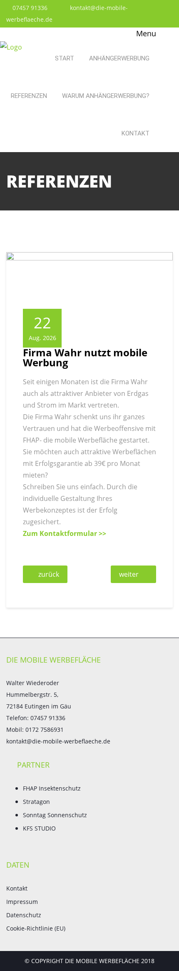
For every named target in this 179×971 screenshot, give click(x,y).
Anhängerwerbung (119, 58)
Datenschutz (23, 915)
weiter (129, 574)
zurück (48, 574)
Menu (145, 33)
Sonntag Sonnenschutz (55, 815)
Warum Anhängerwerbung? (105, 96)
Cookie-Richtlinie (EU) (35, 928)
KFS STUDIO (39, 828)
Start (64, 58)
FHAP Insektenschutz (52, 788)
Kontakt (135, 133)
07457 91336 (29, 8)
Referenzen (29, 96)
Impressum (22, 902)
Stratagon (36, 802)
